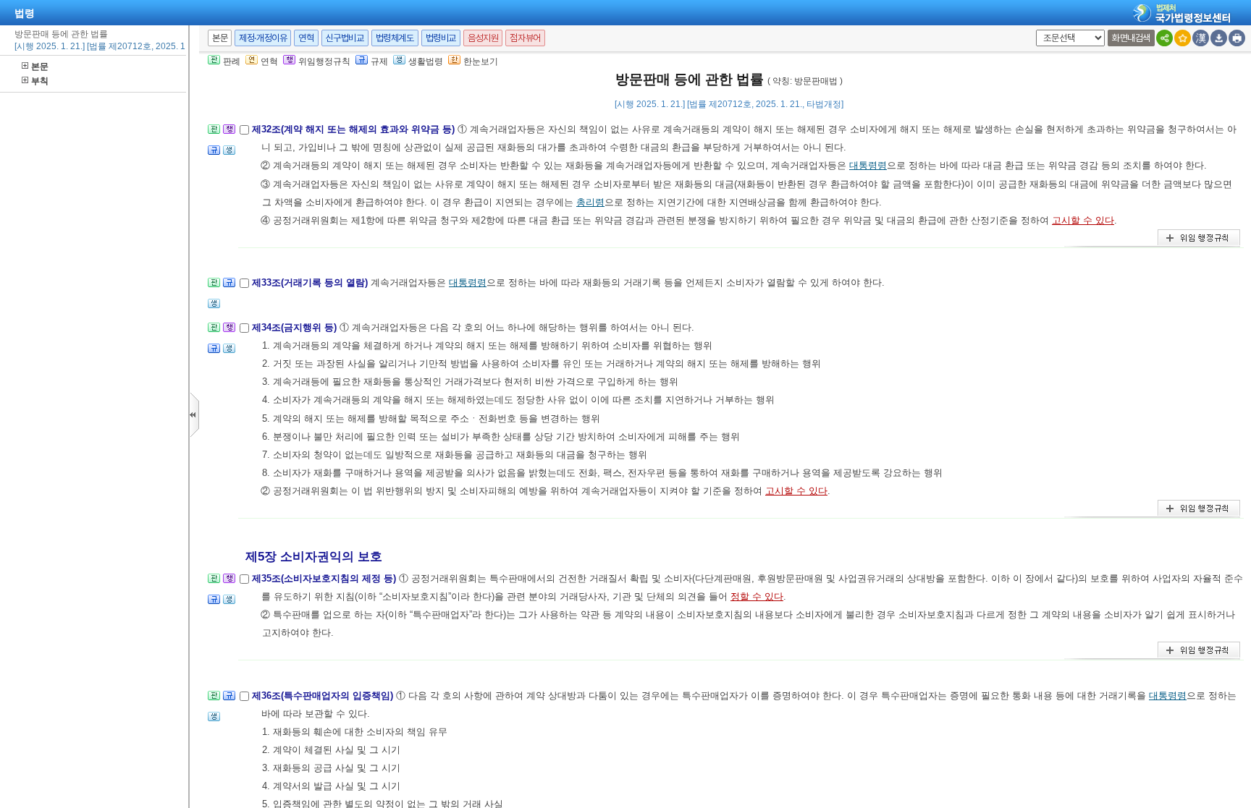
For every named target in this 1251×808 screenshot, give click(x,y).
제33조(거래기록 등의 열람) (311, 282)
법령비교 (441, 38)
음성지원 (483, 38)
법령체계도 (395, 38)
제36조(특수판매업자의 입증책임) (324, 695)
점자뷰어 (525, 38)
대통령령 (868, 165)
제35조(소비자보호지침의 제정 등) (325, 578)
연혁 (305, 38)
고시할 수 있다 (1083, 220)
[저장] (1218, 38)
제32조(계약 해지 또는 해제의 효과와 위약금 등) (355, 129)
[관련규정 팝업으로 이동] (214, 154)
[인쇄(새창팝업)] (1237, 38)
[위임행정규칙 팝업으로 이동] (229, 133)
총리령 (590, 202)
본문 (40, 66)
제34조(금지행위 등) (296, 327)
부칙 (40, 81)
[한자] (1200, 38)
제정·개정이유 (263, 38)
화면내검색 (1131, 38)
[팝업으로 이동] (229, 154)
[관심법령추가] (1182, 38)
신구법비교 (345, 38)
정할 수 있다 (756, 596)
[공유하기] (1164, 38)
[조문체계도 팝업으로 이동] (214, 133)
